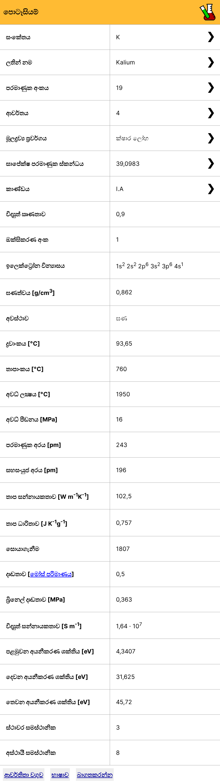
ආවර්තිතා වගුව (23, 774)
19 (119, 87)
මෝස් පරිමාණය (51, 574)
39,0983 (128, 163)
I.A (119, 188)
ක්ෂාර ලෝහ (132, 138)
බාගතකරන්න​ (95, 774)
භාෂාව (60, 774)
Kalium (125, 62)
